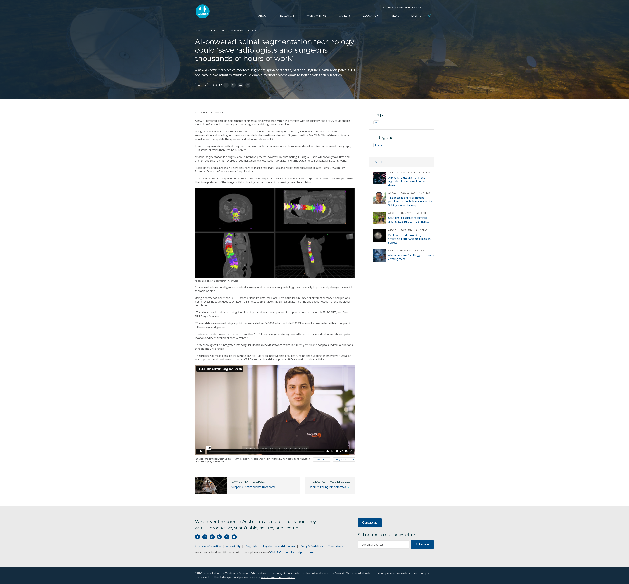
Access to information (208, 546)
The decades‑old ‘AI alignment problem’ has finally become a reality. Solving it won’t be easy (410, 201)
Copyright (252, 546)
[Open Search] (430, 15)
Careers (345, 15)
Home (198, 30)
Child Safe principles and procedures (292, 552)
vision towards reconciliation (278, 577)
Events (416, 15)
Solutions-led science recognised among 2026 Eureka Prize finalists (408, 219)
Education (371, 15)
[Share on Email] (247, 85)
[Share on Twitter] (233, 85)
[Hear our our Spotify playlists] (219, 536)
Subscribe (422, 544)
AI (376, 122)
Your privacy (335, 546)
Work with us (316, 15)
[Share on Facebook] (226, 85)
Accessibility (233, 546)
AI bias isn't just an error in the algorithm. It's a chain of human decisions (407, 181)
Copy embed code (344, 459)
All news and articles (242, 30)
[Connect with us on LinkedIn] (212, 536)
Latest (377, 162)
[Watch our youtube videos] (234, 536)
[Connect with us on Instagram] (204, 536)
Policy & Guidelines (312, 546)
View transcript (322, 459)
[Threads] (226, 536)
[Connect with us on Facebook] (197, 536)
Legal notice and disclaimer (279, 546)
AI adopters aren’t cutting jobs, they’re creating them (411, 257)
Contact (201, 85)
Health (378, 145)
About (263, 15)
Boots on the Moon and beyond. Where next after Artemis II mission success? (409, 238)
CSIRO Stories (218, 30)
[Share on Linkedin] (240, 85)
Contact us (369, 522)
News (395, 15)
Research (287, 15)
